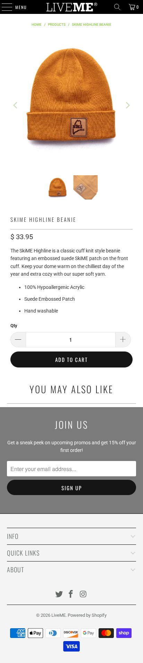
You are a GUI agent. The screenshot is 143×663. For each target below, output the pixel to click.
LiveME (58, 615)
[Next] (127, 105)
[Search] (117, 7)
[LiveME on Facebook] (71, 594)
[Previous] (15, 105)
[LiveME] (71, 7)
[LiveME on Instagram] (83, 594)
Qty (13, 325)
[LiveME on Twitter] (59, 594)
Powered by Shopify (87, 615)
